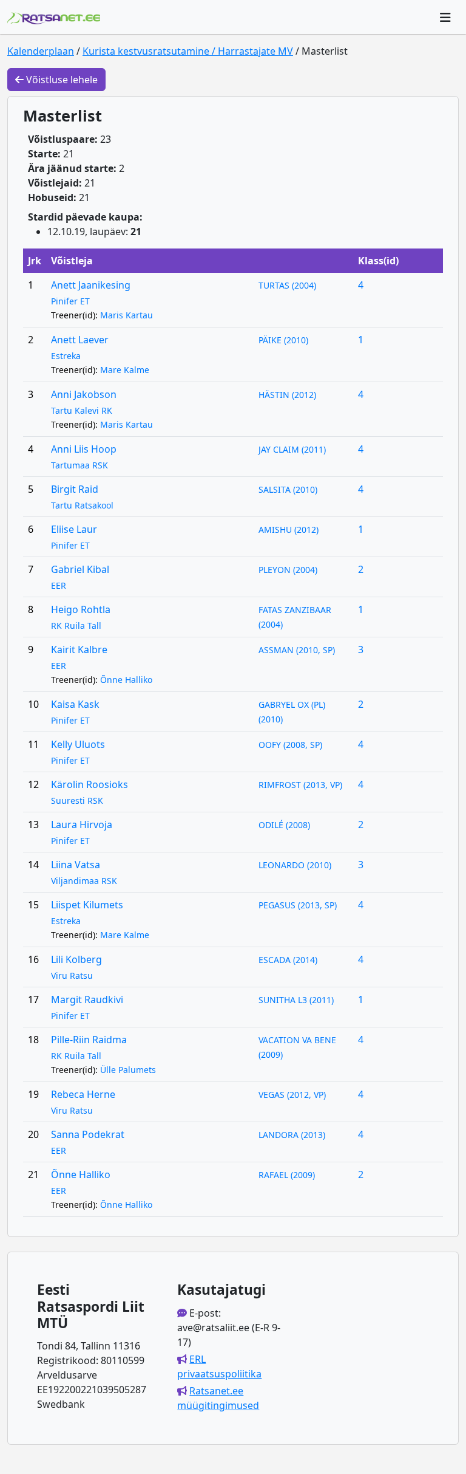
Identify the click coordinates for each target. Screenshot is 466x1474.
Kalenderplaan (40, 51)
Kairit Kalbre (79, 649)
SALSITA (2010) (287, 489)
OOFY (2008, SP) (290, 744)
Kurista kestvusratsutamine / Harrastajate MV (188, 51)
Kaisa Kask (75, 704)
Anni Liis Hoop (83, 449)
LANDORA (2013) (291, 1134)
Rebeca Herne (83, 1094)
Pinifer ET (70, 301)
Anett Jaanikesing (90, 285)
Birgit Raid (74, 489)
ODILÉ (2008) (284, 825)
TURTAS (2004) (287, 285)
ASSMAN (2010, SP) (296, 650)
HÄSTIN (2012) (287, 394)
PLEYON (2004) (287, 569)
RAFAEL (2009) (286, 1175)
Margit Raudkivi (87, 999)
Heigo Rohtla (80, 609)
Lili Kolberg (76, 959)
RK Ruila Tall (76, 625)
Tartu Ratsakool (82, 505)
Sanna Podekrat (87, 1134)
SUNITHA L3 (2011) (296, 1000)
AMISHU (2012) (288, 529)
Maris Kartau (126, 315)
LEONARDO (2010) (294, 865)
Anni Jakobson (83, 394)
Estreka (66, 356)
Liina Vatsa (75, 864)
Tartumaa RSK (79, 465)
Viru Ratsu (72, 975)
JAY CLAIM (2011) (292, 449)
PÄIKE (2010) (283, 340)
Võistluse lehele (61, 79)
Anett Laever (80, 339)
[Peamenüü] (445, 17)
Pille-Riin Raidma (89, 1039)
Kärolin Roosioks (89, 784)
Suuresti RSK (77, 800)
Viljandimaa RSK (84, 880)
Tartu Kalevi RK (81, 410)
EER (58, 585)
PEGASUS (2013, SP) (297, 905)
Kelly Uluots (78, 744)
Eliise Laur (74, 529)
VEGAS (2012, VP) (292, 1094)
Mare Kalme (124, 369)
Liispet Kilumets (87, 904)
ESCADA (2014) (287, 959)
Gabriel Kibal (80, 569)
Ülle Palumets (128, 1069)
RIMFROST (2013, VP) (300, 784)
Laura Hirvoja (81, 824)
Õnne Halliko (126, 679)
